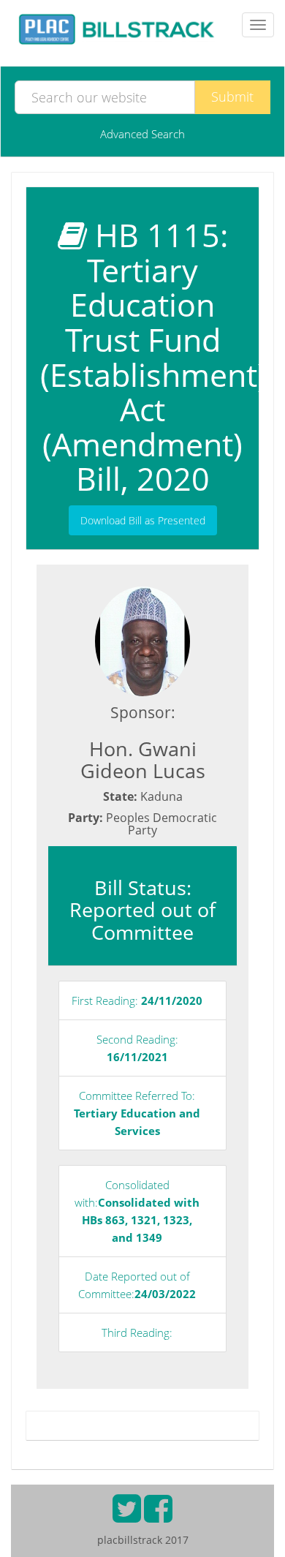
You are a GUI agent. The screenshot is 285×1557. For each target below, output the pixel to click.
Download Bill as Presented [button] (142, 520)
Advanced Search (142, 134)
